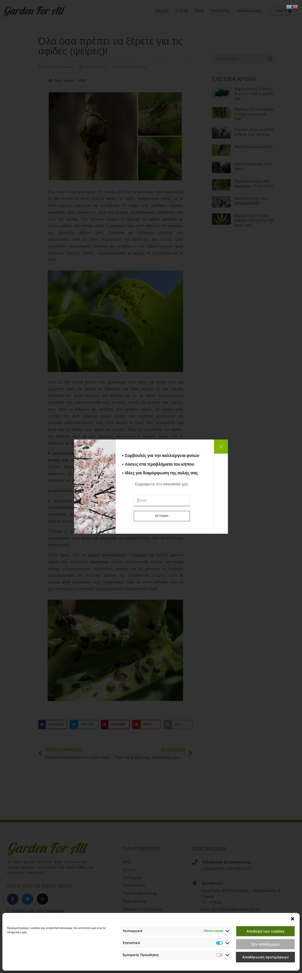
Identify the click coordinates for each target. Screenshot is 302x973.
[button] (292, 918)
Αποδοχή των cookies (265, 931)
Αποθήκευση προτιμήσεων (265, 957)
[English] (295, 6)
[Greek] (289, 6)
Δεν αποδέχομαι (265, 944)
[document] (151, 486)
